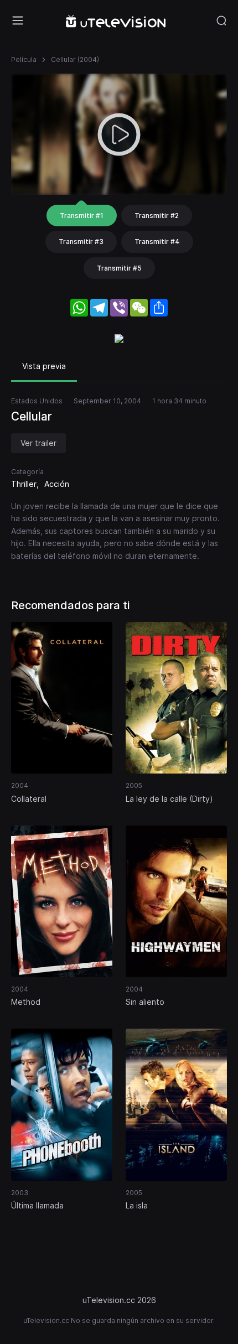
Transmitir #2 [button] (156, 215)
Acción (56, 484)
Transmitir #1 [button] (82, 215)
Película (24, 59)
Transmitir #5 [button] (119, 268)
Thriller (24, 484)
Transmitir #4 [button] (157, 241)
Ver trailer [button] (38, 443)
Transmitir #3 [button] (81, 241)
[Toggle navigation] (17, 20)
